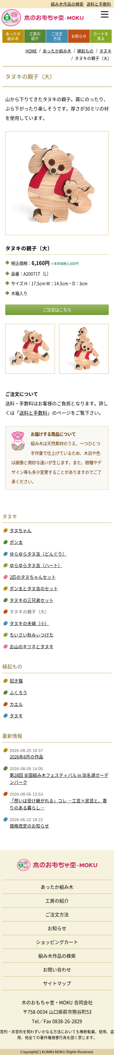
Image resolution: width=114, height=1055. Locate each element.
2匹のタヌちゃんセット (33, 577)
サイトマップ (57, 983)
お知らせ (57, 928)
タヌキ (105, 51)
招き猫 (16, 681)
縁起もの (85, 51)
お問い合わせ (57, 969)
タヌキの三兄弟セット (31, 600)
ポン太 (16, 542)
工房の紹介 (57, 900)
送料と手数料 (99, 4)
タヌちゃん (21, 530)
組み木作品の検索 (67, 4)
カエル (16, 704)
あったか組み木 (57, 51)
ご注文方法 (57, 914)
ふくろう (18, 692)
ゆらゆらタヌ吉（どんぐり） (38, 554)
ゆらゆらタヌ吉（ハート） (36, 565)
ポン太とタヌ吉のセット (34, 588)
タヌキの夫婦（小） (29, 623)
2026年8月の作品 (26, 756)
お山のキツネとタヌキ (31, 646)
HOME (31, 51)
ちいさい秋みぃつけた (31, 635)
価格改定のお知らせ (29, 826)
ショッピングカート (57, 941)
